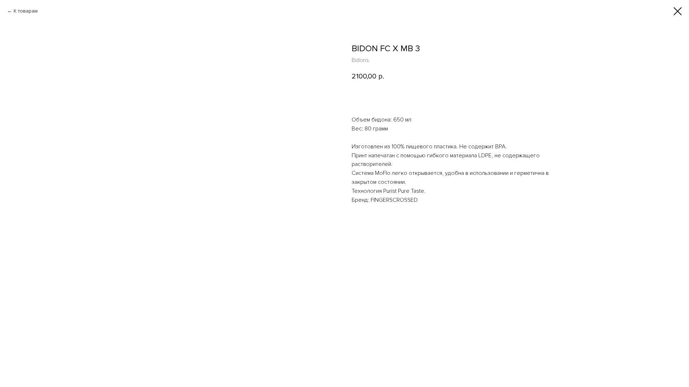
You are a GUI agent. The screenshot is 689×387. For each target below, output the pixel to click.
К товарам (26, 11)
